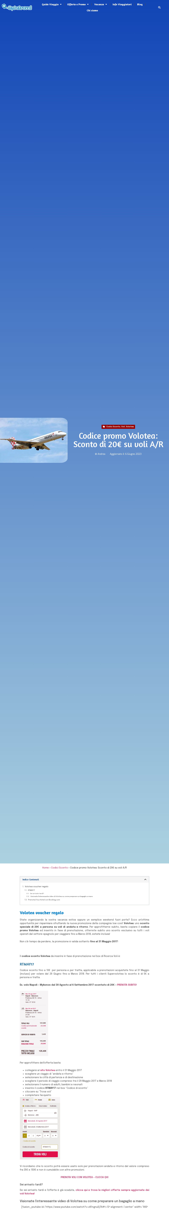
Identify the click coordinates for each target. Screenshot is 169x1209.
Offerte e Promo (76, 4)
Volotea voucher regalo (36, 887)
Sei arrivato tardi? (37, 893)
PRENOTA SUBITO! (127, 985)
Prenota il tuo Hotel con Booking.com (44, 900)
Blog (140, 4)
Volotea (130, 427)
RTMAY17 (31, 890)
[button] (159, 7)
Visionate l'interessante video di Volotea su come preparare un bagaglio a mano (61, 896)
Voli (123, 427)
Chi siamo (92, 10)
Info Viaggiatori (122, 4)
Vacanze (99, 4)
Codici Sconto (113, 427)
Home (45, 868)
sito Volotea (47, 1070)
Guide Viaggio (50, 4)
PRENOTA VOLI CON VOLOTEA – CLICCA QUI (84, 1177)
